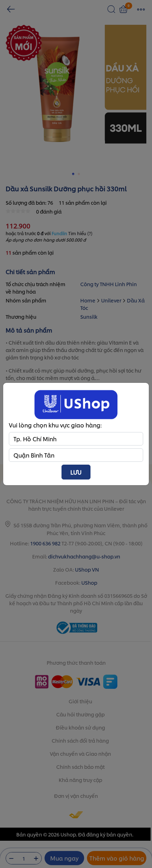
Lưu (76, 472)
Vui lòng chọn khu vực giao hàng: (55, 425)
